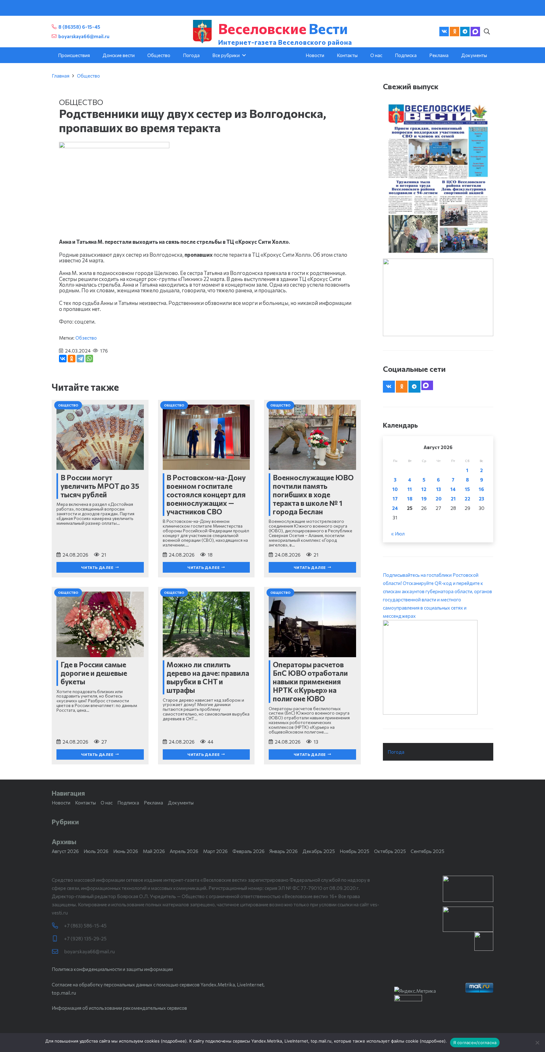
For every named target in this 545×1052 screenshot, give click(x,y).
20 (439, 498)
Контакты (85, 802)
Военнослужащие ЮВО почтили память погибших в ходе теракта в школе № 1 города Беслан (313, 494)
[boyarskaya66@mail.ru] (58, 952)
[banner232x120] (468, 889)
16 (481, 489)
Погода (396, 752)
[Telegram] (465, 31)
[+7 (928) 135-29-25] (58, 939)
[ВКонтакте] (63, 358)
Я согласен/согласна (475, 1042)
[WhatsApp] (89, 358)
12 (423, 489)
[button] (486, 31)
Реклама (153, 802)
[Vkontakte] (444, 31)
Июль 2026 (96, 851)
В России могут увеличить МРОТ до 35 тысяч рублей (100, 486)
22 (467, 498)
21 (453, 498)
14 (453, 489)
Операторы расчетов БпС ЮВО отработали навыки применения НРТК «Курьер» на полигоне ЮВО (310, 681)
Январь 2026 (283, 851)
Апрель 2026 (184, 851)
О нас (107, 802)
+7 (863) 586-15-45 (85, 925)
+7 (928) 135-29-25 (85, 938)
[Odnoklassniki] (454, 31)
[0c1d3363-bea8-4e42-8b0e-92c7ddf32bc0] (438, 667)
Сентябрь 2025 (427, 851)
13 (438, 489)
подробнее (173, 1040)
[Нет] (537, 1042)
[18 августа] (438, 178)
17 (395, 498)
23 (481, 498)
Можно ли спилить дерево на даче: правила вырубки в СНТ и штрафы (208, 677)
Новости (61, 802)
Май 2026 (154, 851)
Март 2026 (215, 851)
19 (424, 498)
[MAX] (475, 31)
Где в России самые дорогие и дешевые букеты (94, 673)
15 (467, 489)
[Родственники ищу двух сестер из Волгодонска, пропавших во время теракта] (114, 146)
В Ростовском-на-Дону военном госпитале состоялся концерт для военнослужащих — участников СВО (206, 494)
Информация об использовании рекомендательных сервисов (119, 1008)
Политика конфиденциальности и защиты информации (112, 969)
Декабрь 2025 (318, 851)
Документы (181, 802)
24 (395, 508)
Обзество (86, 338)
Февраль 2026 (248, 851)
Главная (60, 76)
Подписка (128, 802)
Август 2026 (65, 851)
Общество (88, 76)
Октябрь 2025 (390, 851)
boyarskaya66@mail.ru (89, 951)
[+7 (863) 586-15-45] (58, 926)
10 (395, 489)
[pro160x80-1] (468, 919)
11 (409, 489)
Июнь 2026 (125, 851)
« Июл (398, 533)
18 (410, 498)
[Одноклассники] (71, 358)
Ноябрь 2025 (354, 851)
